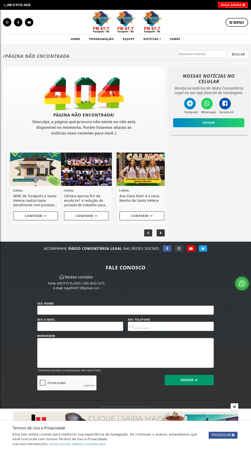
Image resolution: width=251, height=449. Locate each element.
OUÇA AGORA (232, 5)
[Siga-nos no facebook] (18, 22)
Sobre (175, 39)
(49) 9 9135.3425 (69, 283)
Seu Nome (45, 303)
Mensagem (46, 336)
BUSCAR (238, 54)
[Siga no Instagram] (179, 248)
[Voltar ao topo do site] (245, 269)
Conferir (26, 216)
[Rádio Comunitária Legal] (125, 22)
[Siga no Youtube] (191, 248)
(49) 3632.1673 (94, 283)
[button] (161, 232)
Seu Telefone (139, 319)
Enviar (188, 380)
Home (75, 39)
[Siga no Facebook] (167, 248)
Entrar (209, 123)
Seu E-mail (46, 319)
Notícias (151, 39)
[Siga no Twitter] (203, 248)
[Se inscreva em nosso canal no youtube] (29, 22)
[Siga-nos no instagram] (7, 22)
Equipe (128, 39)
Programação (101, 39)
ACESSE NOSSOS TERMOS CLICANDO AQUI (77, 444)
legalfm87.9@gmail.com (81, 288)
